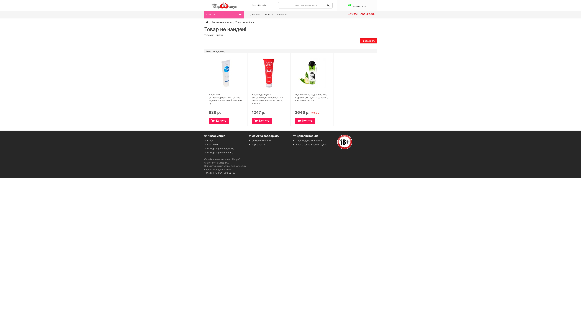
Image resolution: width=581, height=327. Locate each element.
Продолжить (368, 41)
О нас (210, 140)
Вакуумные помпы (222, 22)
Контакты (282, 14)
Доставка (256, 14)
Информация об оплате (220, 152)
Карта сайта (258, 144)
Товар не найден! (244, 22)
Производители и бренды (310, 140)
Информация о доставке (220, 148)
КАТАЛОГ (211, 14)
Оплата (269, 14)
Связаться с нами (261, 140)
